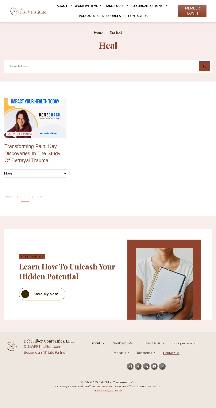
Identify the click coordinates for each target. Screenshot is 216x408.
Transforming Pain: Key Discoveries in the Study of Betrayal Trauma (32, 153)
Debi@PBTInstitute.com (42, 347)
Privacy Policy (101, 390)
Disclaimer (116, 390)
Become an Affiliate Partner (45, 353)
